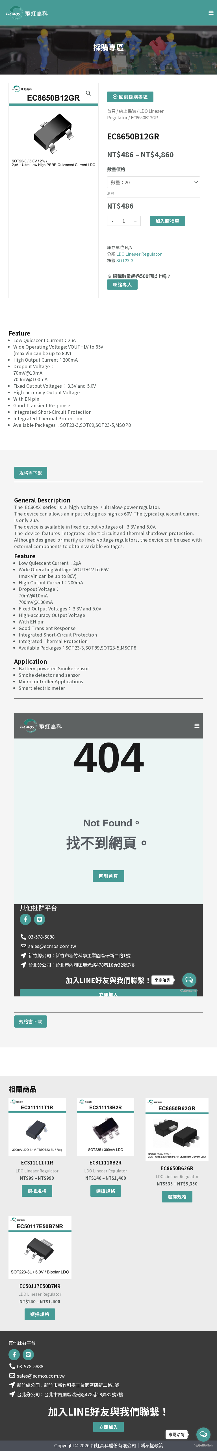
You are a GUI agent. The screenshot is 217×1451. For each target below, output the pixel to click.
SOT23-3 (124, 260)
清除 (110, 193)
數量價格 (116, 169)
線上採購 (127, 111)
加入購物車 (167, 220)
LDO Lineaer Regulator (139, 254)
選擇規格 (37, 1190)
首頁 (111, 111)
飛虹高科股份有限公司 (113, 1445)
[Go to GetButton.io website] (203, 1445)
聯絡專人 (122, 284)
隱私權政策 (151, 1445)
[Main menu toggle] (211, 13)
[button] (88, 93)
